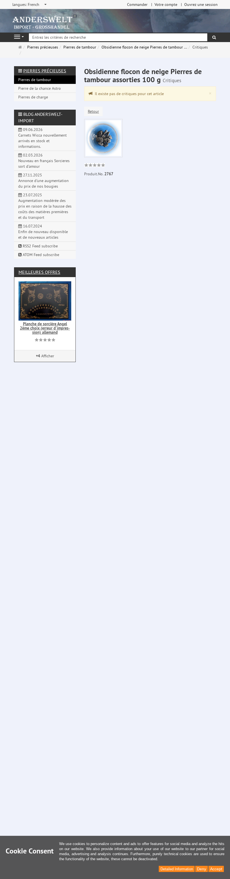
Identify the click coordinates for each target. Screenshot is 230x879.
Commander (137, 4)
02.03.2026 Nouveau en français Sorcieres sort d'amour (44, 161)
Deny (201, 869)
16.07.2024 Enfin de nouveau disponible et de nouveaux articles (43, 232)
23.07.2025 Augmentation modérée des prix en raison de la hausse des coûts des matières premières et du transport (45, 206)
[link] (94, 165)
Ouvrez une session (201, 4)
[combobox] (30, 4)
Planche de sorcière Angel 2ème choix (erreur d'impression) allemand (45, 328)
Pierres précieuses (44, 70)
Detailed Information (176, 869)
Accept (216, 869)
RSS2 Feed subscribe (40, 245)
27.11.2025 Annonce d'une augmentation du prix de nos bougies (43, 180)
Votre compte (166, 4)
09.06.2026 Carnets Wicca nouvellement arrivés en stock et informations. (42, 138)
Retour (93, 111)
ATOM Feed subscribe (40, 254)
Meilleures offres (39, 272)
